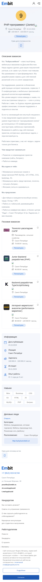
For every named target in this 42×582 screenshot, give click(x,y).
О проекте (6, 542)
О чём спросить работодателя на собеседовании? (14, 514)
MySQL (9, 402)
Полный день (21, 36)
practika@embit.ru (9, 485)
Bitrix (8, 393)
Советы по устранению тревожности (16, 509)
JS (26, 398)
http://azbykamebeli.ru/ (21, 441)
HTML (16, 398)
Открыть (7, 418)
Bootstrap (19, 393)
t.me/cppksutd (7, 491)
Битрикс (30, 402)
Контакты (5, 547)
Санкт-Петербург (14, 29)
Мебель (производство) (22, 428)
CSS (30, 393)
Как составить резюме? (11, 505)
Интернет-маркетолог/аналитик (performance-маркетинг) (23, 308)
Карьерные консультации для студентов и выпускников (13, 522)
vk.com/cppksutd (9, 488)
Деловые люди (11, 414)
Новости (5, 534)
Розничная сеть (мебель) (14, 431)
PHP (19, 402)
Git (7, 398)
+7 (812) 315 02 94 (11, 473)
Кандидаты (6, 538)
